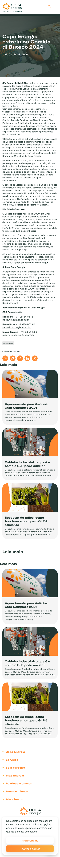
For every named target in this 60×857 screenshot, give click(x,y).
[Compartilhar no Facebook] (20, 358)
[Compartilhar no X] (35, 358)
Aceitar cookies (30, 848)
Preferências (30, 840)
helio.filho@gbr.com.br (15, 319)
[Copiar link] (5, 358)
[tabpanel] (30, 40)
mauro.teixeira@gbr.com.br (18, 334)
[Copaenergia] (12, 7)
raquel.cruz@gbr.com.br (16, 327)
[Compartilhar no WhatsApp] (13, 358)
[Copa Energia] (30, 811)
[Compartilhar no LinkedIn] (27, 358)
